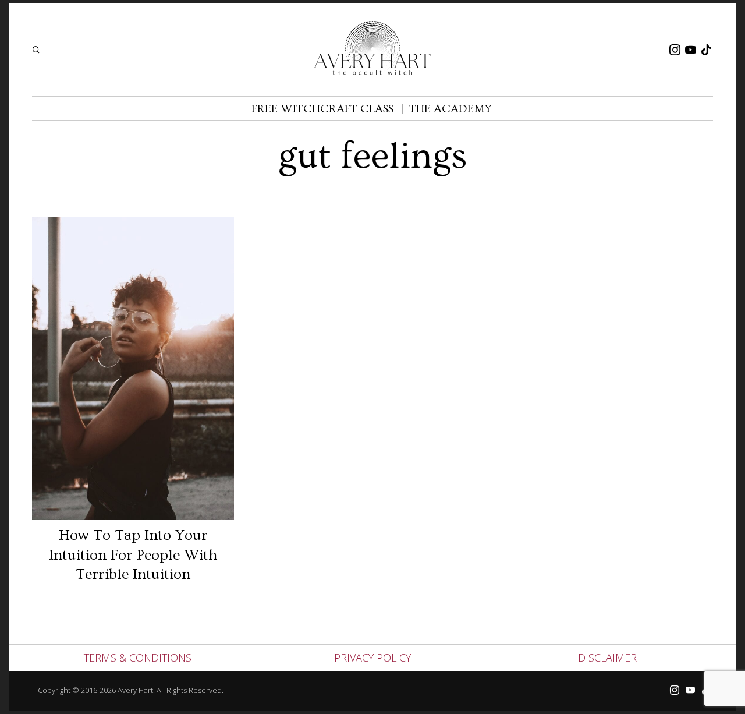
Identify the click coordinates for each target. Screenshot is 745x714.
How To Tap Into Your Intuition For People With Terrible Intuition (133, 555)
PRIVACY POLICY (372, 657)
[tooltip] (675, 49)
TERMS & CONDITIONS (137, 657)
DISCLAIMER (607, 657)
